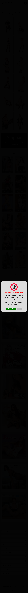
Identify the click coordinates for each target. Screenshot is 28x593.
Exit (19, 309)
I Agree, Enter (11, 309)
